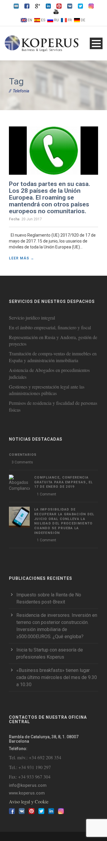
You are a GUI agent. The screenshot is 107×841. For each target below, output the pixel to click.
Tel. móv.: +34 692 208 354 (35, 757)
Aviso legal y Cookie (28, 801)
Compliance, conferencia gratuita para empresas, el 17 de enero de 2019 (63, 482)
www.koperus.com (27, 793)
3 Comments (22, 462)
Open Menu (96, 43)
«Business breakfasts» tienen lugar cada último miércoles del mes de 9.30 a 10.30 (56, 677)
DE (83, 20)
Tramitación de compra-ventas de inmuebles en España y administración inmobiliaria (53, 356)
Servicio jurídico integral (32, 317)
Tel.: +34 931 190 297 (30, 767)
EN (30, 20)
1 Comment (46, 494)
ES (43, 20)
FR (70, 20)
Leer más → (21, 258)
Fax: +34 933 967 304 (30, 776)
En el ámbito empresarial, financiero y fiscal (50, 327)
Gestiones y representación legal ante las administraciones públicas (46, 390)
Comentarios (23, 455)
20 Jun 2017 (31, 219)
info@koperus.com (28, 785)
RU (56, 20)
